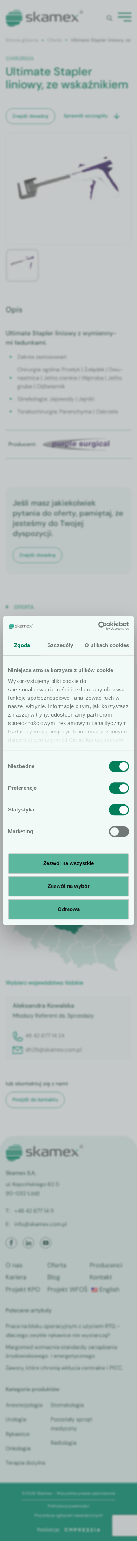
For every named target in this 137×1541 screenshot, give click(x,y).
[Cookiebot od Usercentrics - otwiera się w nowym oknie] (98, 625)
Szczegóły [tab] (60, 645)
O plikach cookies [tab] (107, 645)
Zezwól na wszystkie (68, 863)
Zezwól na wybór (69, 886)
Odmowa (69, 909)
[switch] (119, 788)
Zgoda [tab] (22, 645)
